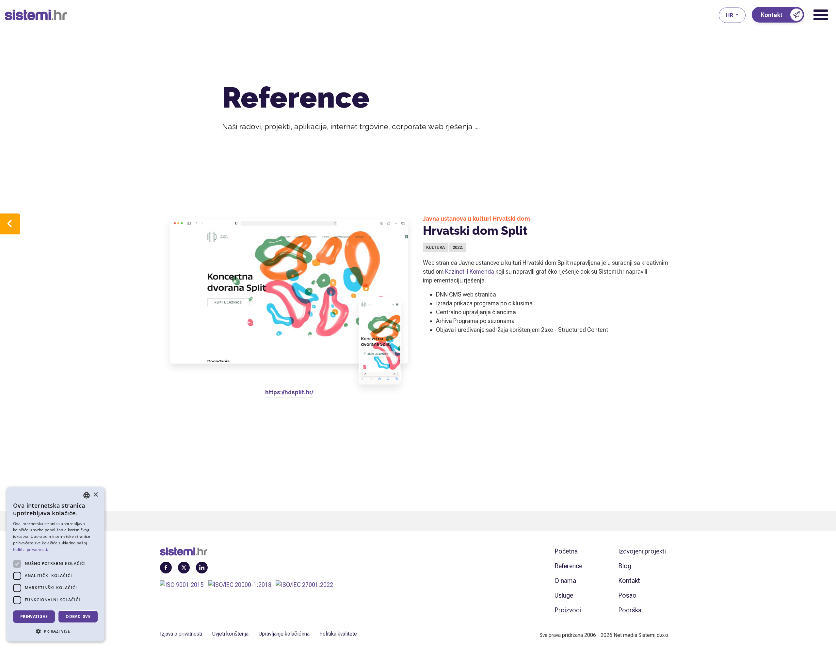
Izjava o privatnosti (181, 634)
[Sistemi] (362, 14)
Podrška (629, 610)
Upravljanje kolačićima (284, 634)
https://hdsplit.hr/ (289, 392)
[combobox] (86, 495)
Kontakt (629, 581)
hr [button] (730, 15)
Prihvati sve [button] (34, 616)
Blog (624, 566)
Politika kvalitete (338, 634)
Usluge (564, 595)
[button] (55, 631)
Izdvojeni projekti (642, 551)
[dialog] (55, 564)
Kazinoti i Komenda (469, 271)
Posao (627, 595)
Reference (568, 566)
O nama (565, 581)
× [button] (95, 494)
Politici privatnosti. (30, 549)
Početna (566, 551)
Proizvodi (568, 610)
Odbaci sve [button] (78, 616)
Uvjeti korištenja (230, 634)
